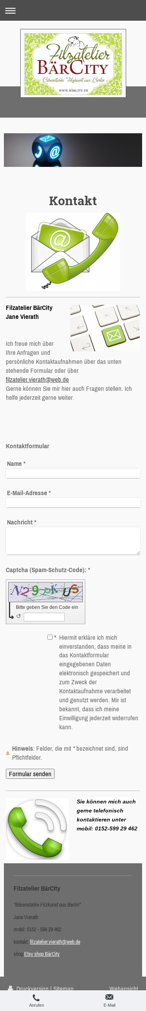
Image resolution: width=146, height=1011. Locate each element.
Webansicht (123, 989)
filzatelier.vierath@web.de (37, 379)
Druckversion (32, 989)
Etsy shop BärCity (42, 954)
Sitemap (63, 989)
